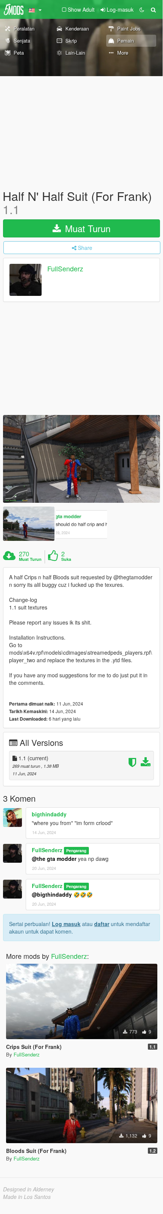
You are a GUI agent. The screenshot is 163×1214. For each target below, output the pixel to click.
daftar (101, 924)
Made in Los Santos (27, 1196)
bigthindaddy (49, 814)
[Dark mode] (142, 9)
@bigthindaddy (52, 894)
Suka (66, 559)
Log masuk (66, 924)
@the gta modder (54, 858)
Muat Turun (86, 228)
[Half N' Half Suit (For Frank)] (81, 459)
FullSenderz (65, 269)
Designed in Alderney (28, 1189)
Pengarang (76, 850)
